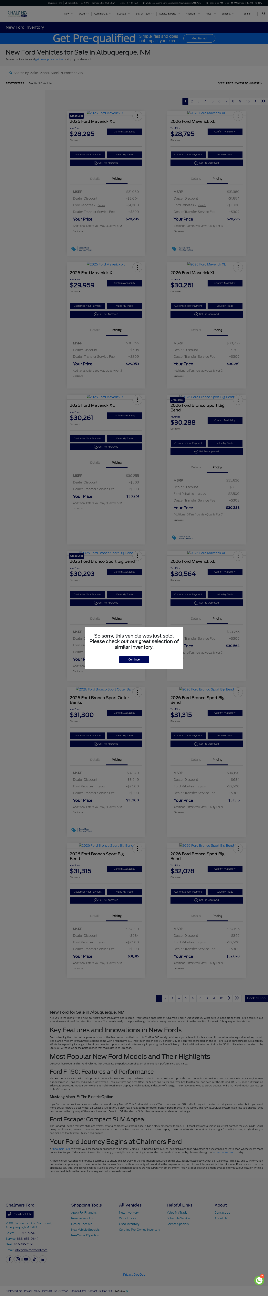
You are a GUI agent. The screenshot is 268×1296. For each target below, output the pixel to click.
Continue (134, 659)
